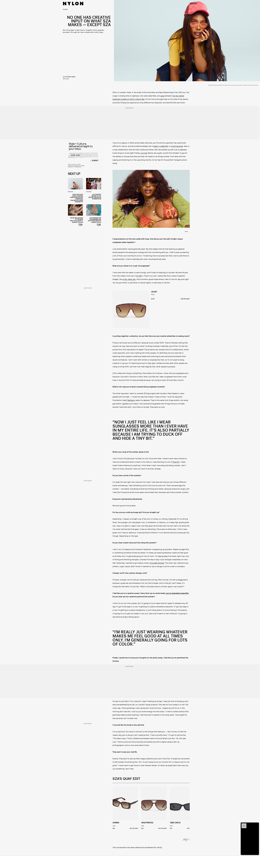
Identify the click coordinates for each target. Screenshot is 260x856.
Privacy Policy (78, 166)
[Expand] (243, 824)
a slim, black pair (129, 279)
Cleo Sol (176, 462)
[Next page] (186, 840)
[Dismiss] (256, 824)
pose (162, 96)
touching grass (177, 146)
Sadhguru (131, 400)
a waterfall (163, 146)
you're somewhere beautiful (177, 593)
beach (156, 146)
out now (144, 153)
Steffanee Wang (70, 77)
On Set (139, 276)
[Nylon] (73, 3)
